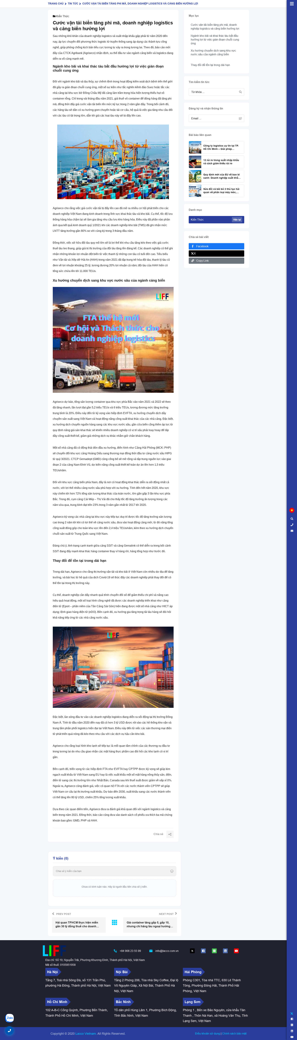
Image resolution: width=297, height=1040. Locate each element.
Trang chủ (56, 3)
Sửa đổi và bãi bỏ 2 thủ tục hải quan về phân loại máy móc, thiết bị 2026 (221, 191)
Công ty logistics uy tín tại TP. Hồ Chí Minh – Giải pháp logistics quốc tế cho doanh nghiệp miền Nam (221, 147)
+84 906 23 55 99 (130, 950)
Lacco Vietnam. (86, 1033)
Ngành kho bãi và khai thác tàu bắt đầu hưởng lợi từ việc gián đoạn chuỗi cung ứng (215, 39)
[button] (9, 1030)
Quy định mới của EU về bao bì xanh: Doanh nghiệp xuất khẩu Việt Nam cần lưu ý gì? (221, 176)
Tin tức (73, 3)
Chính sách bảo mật (234, 1033)
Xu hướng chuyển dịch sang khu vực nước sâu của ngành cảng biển (213, 52)
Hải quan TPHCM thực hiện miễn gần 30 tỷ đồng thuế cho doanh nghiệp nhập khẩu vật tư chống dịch (77, 924)
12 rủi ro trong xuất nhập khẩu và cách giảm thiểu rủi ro (221, 162)
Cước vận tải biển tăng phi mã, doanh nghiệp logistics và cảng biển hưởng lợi (140, 3)
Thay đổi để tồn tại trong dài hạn (210, 64)
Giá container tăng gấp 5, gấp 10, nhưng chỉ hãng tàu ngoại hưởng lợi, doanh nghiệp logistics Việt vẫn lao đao (149, 924)
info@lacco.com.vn (167, 950)
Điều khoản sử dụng (208, 1033)
